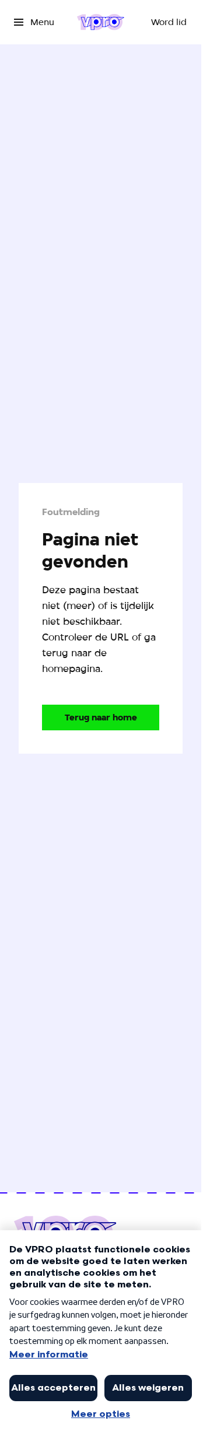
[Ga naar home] (100, 22)
